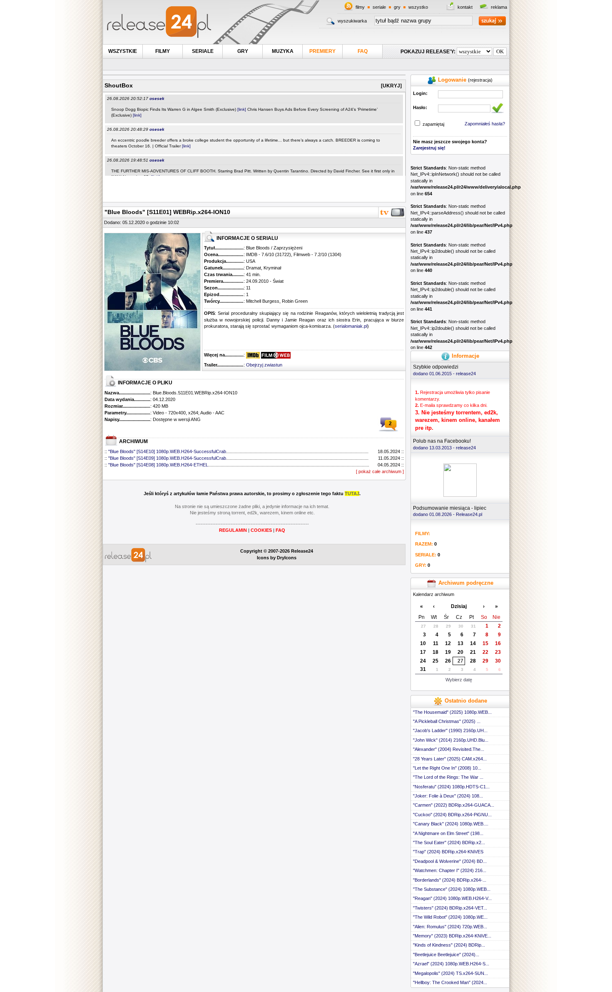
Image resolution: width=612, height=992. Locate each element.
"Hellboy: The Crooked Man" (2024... (450, 982)
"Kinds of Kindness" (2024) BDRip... (449, 944)
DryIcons (286, 557)
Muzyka (283, 51)
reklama (499, 7)
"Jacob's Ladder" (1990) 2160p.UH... (450, 730)
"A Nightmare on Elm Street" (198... (448, 833)
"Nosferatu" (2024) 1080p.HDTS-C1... (451, 786)
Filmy (162, 51)
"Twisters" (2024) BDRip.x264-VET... (450, 907)
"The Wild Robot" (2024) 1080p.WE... (450, 917)
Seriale (203, 51)
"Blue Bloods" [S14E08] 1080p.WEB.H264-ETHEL (158, 464)
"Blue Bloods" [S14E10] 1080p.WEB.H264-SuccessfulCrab (167, 451)
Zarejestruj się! (429, 147)
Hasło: (420, 107)
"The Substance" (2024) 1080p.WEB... (451, 889)
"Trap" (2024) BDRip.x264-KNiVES (448, 851)
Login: (420, 93)
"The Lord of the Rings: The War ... (448, 777)
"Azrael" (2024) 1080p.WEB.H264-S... (451, 963)
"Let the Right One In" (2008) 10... (447, 767)
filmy (360, 7)
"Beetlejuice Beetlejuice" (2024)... (446, 954)
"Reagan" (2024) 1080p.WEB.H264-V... (452, 898)
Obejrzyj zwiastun (264, 364)
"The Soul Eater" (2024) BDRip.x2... (449, 842)
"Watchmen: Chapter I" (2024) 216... (449, 870)
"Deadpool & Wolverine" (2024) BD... (450, 861)
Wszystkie (122, 51)
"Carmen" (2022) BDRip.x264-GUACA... (453, 805)
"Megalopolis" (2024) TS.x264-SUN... (450, 973)
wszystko (418, 7)
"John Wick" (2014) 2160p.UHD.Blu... (450, 740)
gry (397, 7)
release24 (466, 373)
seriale (379, 7)
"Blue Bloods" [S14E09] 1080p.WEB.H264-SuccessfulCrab (167, 458)
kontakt (465, 7)
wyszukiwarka (352, 20)
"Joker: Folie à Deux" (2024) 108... (448, 795)
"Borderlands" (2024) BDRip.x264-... (449, 879)
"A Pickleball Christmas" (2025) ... (446, 721)
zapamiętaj (433, 124)
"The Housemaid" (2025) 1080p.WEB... (452, 712)
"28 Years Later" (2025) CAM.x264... (450, 758)
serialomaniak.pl (351, 326)
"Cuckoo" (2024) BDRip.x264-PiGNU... (452, 814)
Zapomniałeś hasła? (485, 123)
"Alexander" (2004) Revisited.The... (448, 749)
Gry (242, 51)
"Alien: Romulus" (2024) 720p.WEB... (450, 926)
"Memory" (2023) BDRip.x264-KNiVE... (452, 935)
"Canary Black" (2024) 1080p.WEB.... (450, 823)
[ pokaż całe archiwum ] (380, 471)
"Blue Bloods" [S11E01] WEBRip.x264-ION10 (167, 212)
